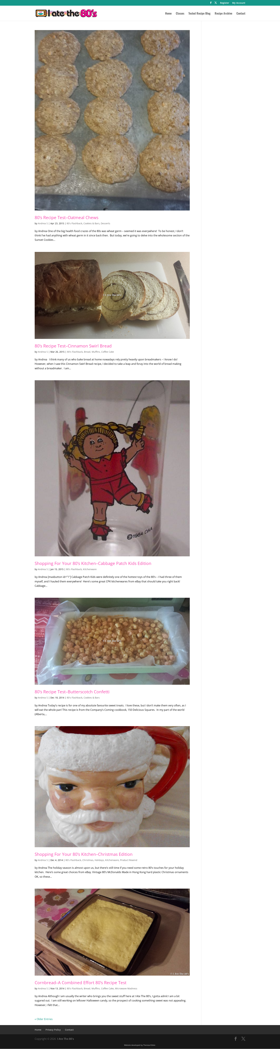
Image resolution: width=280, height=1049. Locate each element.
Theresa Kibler (149, 1045)
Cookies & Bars (91, 223)
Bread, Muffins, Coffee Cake (99, 351)
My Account (238, 3)
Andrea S (43, 223)
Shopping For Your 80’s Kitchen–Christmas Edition (84, 854)
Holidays (99, 860)
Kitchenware (90, 569)
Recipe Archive (223, 13)
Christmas (87, 860)
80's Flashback (74, 223)
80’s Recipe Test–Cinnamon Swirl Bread (73, 346)
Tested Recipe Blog (199, 13)
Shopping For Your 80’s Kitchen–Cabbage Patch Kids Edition (93, 563)
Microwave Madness (126, 988)
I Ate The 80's (65, 1039)
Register (224, 3)
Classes (180, 13)
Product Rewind (128, 860)
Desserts (105, 223)
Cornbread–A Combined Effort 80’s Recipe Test (80, 982)
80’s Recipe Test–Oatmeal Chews (66, 217)
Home (168, 13)
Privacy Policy (53, 1029)
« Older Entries (44, 1019)
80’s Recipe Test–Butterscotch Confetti (72, 692)
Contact (240, 13)
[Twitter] (216, 4)
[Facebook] (211, 4)
